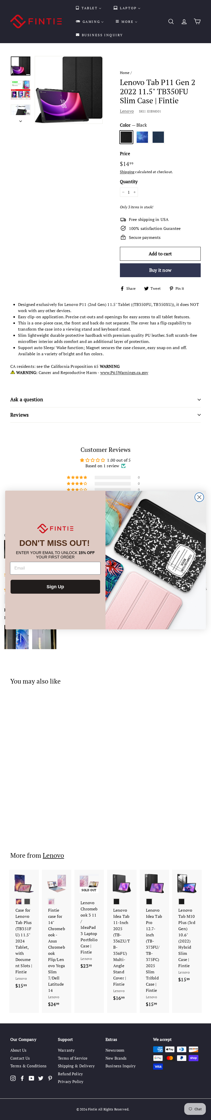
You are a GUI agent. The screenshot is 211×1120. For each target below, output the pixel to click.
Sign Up (55, 586)
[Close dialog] (199, 497)
